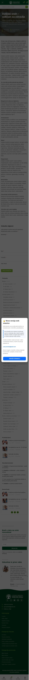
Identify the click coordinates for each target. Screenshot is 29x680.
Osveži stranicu (14, 358)
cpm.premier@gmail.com (9, 346)
